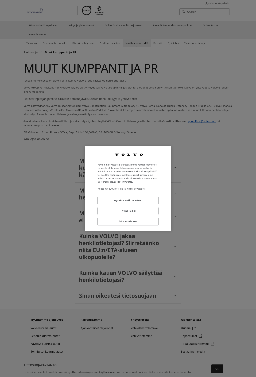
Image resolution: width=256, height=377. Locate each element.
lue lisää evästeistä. (136, 188)
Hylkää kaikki (128, 211)
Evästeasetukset (128, 221)
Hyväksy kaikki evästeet (128, 200)
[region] (128, 188)
